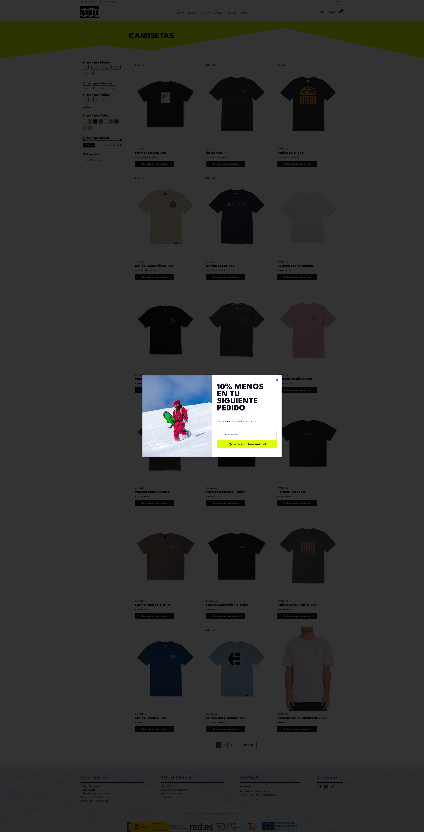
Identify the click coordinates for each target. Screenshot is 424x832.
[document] (212, 416)
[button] (277, 380)
